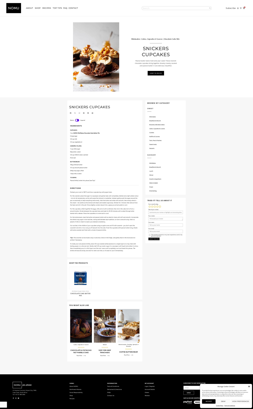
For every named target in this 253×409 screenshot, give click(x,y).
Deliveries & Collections (114, 389)
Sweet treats (153, 144)
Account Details (150, 389)
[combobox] (175, 8)
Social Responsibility (76, 392)
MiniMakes (152, 163)
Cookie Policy (219, 405)
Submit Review (154, 239)
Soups (151, 187)
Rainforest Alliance (75, 389)
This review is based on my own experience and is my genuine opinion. (166, 235)
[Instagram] (16, 398)
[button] (249, 386)
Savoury (151, 155)
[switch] (77, 120)
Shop (71, 395)
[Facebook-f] (13, 398)
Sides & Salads (153, 183)
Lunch (151, 171)
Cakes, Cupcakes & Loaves (81, 344)
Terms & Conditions (229, 405)
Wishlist (147, 395)
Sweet (150, 108)
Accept (209, 401)
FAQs (109, 392)
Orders (147, 392)
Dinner (105, 344)
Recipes (72, 398)
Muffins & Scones (154, 136)
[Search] (210, 8)
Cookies (151, 132)
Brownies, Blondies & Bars (157, 125)
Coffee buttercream (128, 352)
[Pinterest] (18, 398)
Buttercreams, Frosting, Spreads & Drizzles (128, 345)
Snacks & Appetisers (155, 179)
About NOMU (74, 386)
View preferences (240, 401)
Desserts (151, 148)
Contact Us (110, 395)
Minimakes (152, 117)
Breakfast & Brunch (155, 121)
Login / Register (150, 386)
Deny (223, 401)
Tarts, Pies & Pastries (155, 140)
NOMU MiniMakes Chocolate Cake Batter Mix (86, 133)
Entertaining (153, 191)
